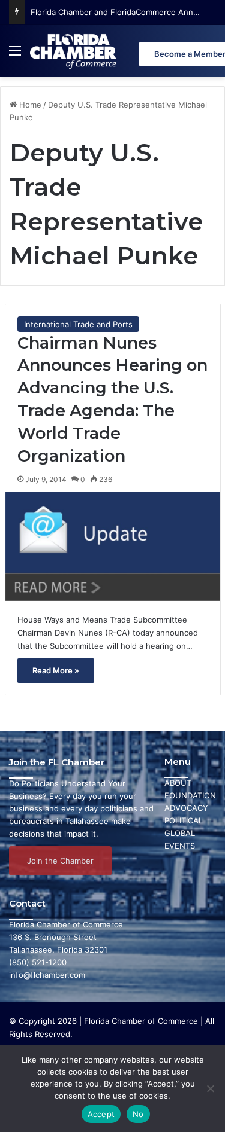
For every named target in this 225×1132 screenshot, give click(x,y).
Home (29, 104)
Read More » (55, 670)
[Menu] (15, 55)
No (138, 1114)
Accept (101, 1114)
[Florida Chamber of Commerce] (74, 51)
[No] (210, 1088)
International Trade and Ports (78, 324)
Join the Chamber (60, 860)
